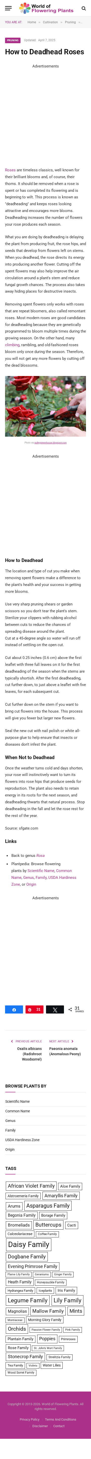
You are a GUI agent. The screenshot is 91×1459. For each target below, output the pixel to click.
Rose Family (18, 1348)
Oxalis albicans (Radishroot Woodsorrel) (29, 1054)
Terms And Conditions (60, 1419)
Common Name (17, 1111)
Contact (58, 1426)
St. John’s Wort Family (48, 1348)
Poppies (47, 1339)
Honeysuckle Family (50, 1282)
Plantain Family (20, 1339)
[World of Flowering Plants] (46, 8)
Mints (76, 1311)
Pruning (12, 40)
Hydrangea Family (20, 1290)
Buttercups (48, 1225)
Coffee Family (47, 1234)
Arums (14, 1206)
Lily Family (67, 1300)
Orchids (17, 1329)
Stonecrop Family (25, 1356)
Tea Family (15, 1365)
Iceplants (45, 1290)
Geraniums (42, 1274)
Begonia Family (22, 1215)
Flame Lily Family (19, 1274)
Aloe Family (70, 1186)
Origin (31, 884)
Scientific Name (41, 870)
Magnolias (17, 1311)
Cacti (71, 1225)
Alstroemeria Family (23, 1196)
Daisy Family (28, 1244)
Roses (10, 170)
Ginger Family (63, 1274)
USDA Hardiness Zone (22, 1140)
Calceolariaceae (20, 1234)
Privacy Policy (29, 1419)
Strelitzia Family (60, 1357)
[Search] (83, 8)
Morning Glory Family (44, 1320)
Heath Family (20, 1282)
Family (41, 877)
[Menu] (8, 8)
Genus (28, 877)
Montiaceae (15, 1320)
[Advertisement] (45, 115)
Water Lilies (52, 1365)
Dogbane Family (27, 1257)
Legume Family (28, 1300)
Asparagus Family (48, 1206)
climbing (12, 345)
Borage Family (53, 1215)
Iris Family (66, 1290)
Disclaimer (40, 1426)
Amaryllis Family (61, 1195)
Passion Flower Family (46, 1329)
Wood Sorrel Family (21, 1372)
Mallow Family (48, 1311)
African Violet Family (31, 1186)
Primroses (68, 1339)
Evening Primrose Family (32, 1266)
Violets (33, 1365)
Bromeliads (19, 1225)
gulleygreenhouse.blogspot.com (50, 442)
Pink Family (72, 1329)
